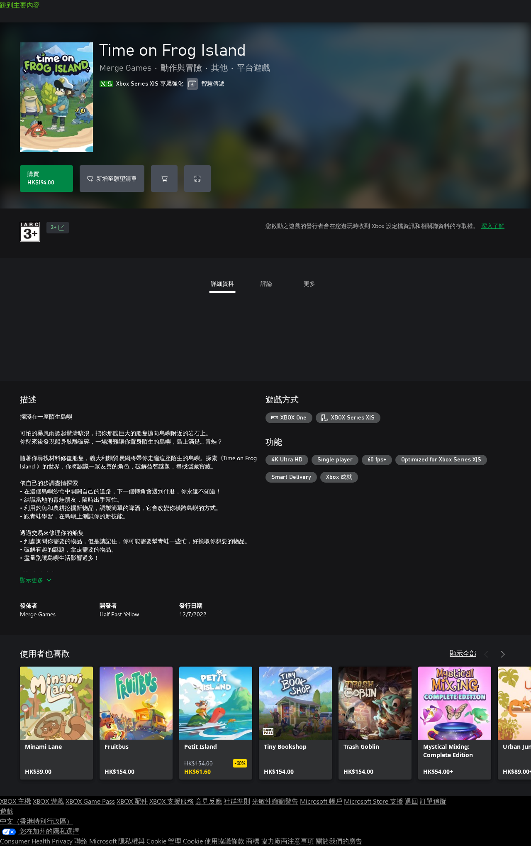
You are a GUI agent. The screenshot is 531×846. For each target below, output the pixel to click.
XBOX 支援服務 (171, 801)
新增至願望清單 (116, 178)
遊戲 (6, 811)
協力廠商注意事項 (287, 840)
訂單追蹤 (433, 801)
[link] (56, 723)
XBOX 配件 (132, 801)
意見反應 (208, 801)
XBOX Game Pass (90, 801)
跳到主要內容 (20, 4)
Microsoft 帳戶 (321, 801)
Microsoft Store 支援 (373, 801)
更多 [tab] (309, 283)
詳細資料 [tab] (222, 283)
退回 (411, 801)
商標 (252, 840)
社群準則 (237, 801)
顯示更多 (31, 580)
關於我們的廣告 (339, 840)
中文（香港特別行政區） (36, 821)
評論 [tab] (266, 283)
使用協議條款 (224, 840)
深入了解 (492, 226)
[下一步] (502, 654)
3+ (53, 228)
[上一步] (486, 654)
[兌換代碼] (197, 178)
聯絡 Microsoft (95, 840)
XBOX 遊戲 (48, 801)
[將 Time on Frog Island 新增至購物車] (164, 178)
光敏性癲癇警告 (275, 801)
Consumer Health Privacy (36, 840)
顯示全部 (463, 653)
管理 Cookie (185, 840)
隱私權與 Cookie (142, 840)
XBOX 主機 (15, 801)
